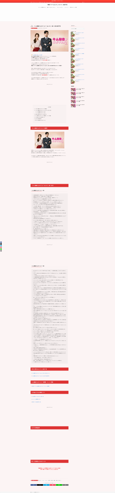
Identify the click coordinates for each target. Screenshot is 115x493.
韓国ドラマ (59, 480)
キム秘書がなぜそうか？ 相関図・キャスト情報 (43, 115)
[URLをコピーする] (65, 485)
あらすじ (40, 480)
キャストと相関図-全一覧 (36, 399)
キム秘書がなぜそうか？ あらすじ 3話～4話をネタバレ (41, 373)
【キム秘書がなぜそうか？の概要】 (41, 108)
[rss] (82, 2)
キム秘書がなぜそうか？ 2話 (41, 112)
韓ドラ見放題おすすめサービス (41, 120)
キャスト (43, 480)
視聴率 (57, 480)
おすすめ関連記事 (38, 118)
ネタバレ (46, 480)
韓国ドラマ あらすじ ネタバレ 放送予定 (57, 4)
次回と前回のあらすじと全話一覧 (41, 114)
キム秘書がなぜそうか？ (35, 480)
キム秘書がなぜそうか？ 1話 (41, 111)
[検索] (83, 2)
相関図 (54, 480)
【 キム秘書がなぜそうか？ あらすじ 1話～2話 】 (43, 110)
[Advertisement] (57, 15)
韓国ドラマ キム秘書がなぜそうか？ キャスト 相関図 (40, 386)
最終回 (52, 480)
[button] (34, 485)
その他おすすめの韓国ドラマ (40, 117)
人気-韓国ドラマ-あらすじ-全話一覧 (38, 396)
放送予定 (49, 480)
